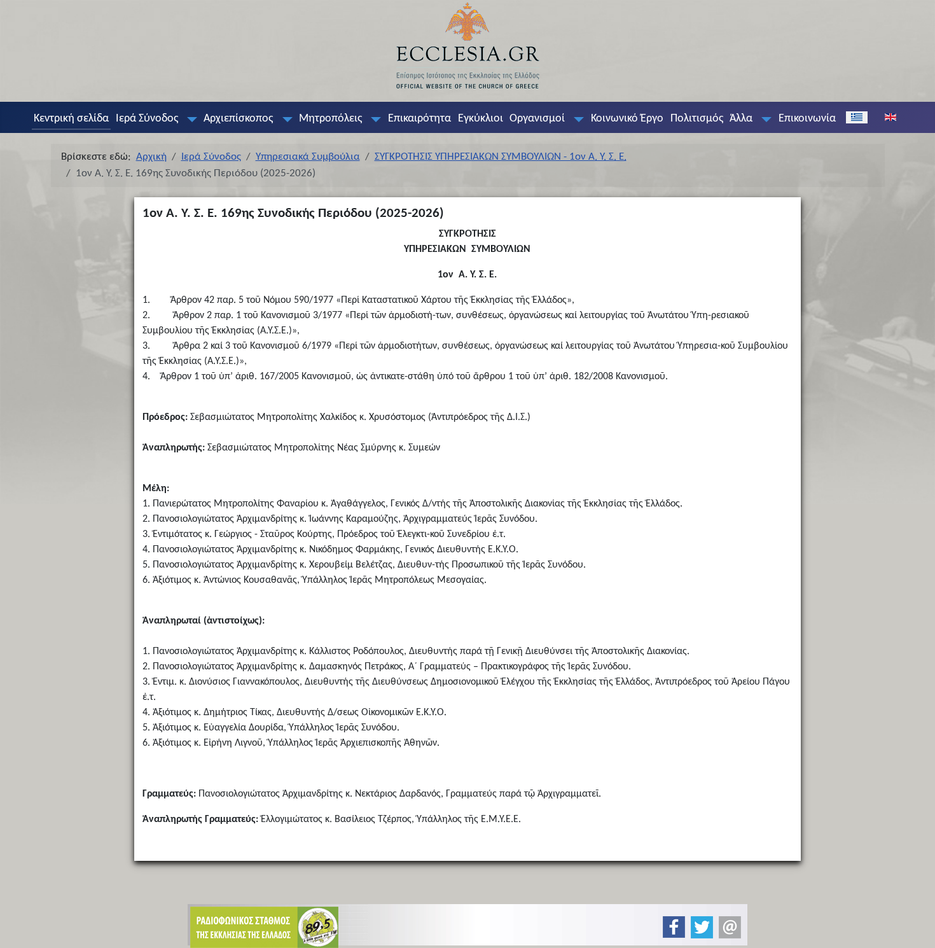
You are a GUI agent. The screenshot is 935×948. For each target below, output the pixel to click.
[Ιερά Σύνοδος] (188, 119)
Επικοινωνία (807, 118)
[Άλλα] (763, 119)
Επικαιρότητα (419, 118)
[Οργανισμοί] (576, 119)
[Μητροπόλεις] (373, 119)
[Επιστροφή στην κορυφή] (915, 927)
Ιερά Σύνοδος (147, 118)
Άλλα (741, 118)
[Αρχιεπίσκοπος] (284, 119)
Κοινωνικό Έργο (627, 118)
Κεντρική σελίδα (71, 118)
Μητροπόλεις (330, 118)
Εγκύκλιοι (480, 118)
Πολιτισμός (696, 118)
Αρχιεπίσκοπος (238, 118)
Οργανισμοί (537, 118)
